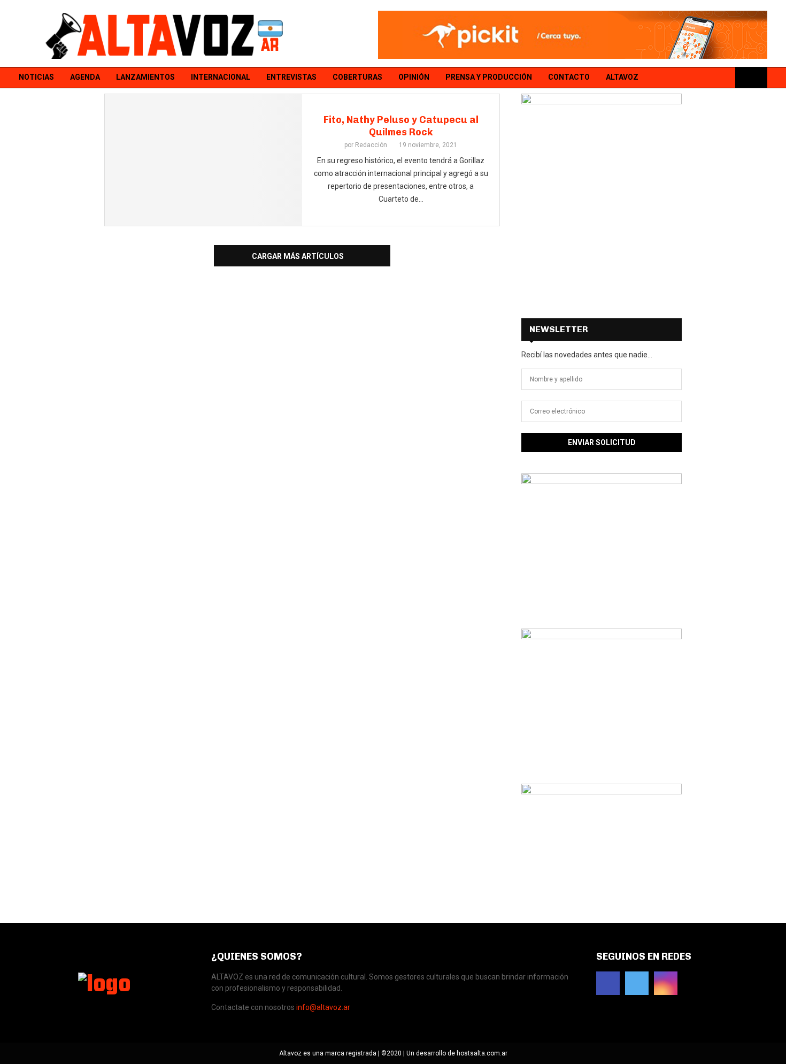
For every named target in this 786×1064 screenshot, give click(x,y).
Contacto (569, 77)
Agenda (85, 77)
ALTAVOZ (622, 77)
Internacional (220, 77)
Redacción (371, 145)
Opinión (413, 77)
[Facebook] (695, 77)
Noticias (36, 77)
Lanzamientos (145, 77)
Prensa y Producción (488, 77)
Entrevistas (291, 77)
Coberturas (357, 77)
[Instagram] (723, 77)
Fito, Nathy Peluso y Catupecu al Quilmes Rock (401, 126)
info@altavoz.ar (323, 1007)
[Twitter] (709, 77)
